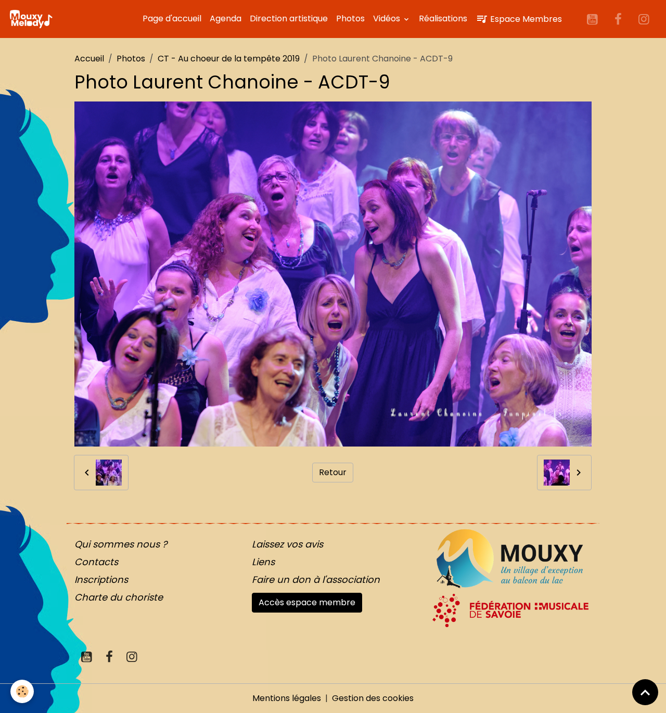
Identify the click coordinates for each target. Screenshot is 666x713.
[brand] (32, 19)
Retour (333, 472)
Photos (350, 18)
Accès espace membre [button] (307, 602)
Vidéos (387, 18)
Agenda (225, 18)
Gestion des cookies (373, 698)
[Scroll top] (645, 692)
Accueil (89, 59)
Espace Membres (525, 19)
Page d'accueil (172, 18)
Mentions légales (286, 698)
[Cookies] (22, 691)
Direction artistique (289, 18)
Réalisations (443, 18)
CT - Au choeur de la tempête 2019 (229, 59)
